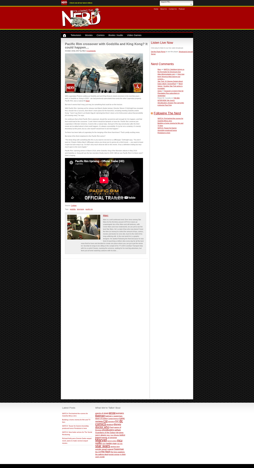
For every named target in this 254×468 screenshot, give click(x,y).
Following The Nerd (167, 113)
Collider (74, 205)
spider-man (111, 443)
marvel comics (112, 441)
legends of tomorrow (109, 438)
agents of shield (101, 413)
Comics (101, 35)
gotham (117, 430)
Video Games (134, 35)
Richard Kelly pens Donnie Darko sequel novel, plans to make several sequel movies (77, 441)
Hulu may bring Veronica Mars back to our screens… (171, 76)
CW (105, 421)
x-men (123, 454)
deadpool (109, 425)
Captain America (113, 418)
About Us (163, 9)
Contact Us (173, 9)
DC (117, 421)
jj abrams (102, 435)
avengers (120, 413)
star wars (102, 446)
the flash (105, 451)
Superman (119, 449)
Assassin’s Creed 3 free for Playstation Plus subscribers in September (170, 93)
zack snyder (100, 457)
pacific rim (89, 209)
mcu (119, 440)
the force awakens (118, 452)
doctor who (102, 427)
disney (117, 424)
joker (108, 435)
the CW (98, 452)
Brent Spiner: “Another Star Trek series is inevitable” (170, 86)
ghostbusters (108, 430)
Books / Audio (115, 35)
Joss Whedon (114, 435)
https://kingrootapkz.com (166, 74)
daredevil (111, 421)
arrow (112, 412)
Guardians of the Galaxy (105, 432)
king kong (80, 209)
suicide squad (101, 449)
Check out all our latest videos (81, 3)
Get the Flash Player (158, 52)
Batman (100, 415)
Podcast (182, 9)
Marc (105, 215)
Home (156, 9)
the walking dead (101, 454)
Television (76, 35)
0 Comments (91, 51)
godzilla (73, 209)
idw (117, 433)
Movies (89, 35)
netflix (98, 443)
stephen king (115, 446)
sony (104, 443)
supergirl (110, 449)
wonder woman (114, 454)
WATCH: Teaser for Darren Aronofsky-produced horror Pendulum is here (167, 130)
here (87, 101)
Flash (112, 427)
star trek (120, 443)
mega (160, 91)
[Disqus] (105, 292)
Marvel (101, 440)
